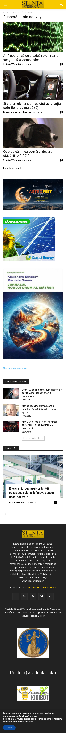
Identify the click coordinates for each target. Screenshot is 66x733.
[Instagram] (24, 596)
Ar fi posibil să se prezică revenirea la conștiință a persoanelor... (30, 58)
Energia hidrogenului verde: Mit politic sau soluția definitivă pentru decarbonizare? (31, 493)
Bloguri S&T (11, 448)
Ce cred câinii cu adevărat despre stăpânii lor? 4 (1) (27, 154)
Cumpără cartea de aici (15, 368)
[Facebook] (15, 596)
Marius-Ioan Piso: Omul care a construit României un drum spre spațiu (39, 409)
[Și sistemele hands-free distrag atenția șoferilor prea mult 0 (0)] (33, 85)
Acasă (6, 12)
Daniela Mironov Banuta (17, 112)
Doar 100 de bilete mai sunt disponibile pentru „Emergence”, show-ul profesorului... (42, 392)
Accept (9, 727)
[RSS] (33, 596)
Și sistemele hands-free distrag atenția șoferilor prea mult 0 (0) (32, 106)
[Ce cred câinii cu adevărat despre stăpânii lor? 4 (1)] (33, 133)
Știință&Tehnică (12, 64)
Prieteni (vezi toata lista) (33, 672)
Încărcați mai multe (32, 438)
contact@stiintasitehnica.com (40, 587)
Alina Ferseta (16, 502)
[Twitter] (41, 596)
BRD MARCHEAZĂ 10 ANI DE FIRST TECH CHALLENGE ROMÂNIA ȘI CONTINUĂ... (39, 425)
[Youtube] (50, 596)
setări (30, 721)
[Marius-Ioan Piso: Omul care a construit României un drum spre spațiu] (11, 410)
